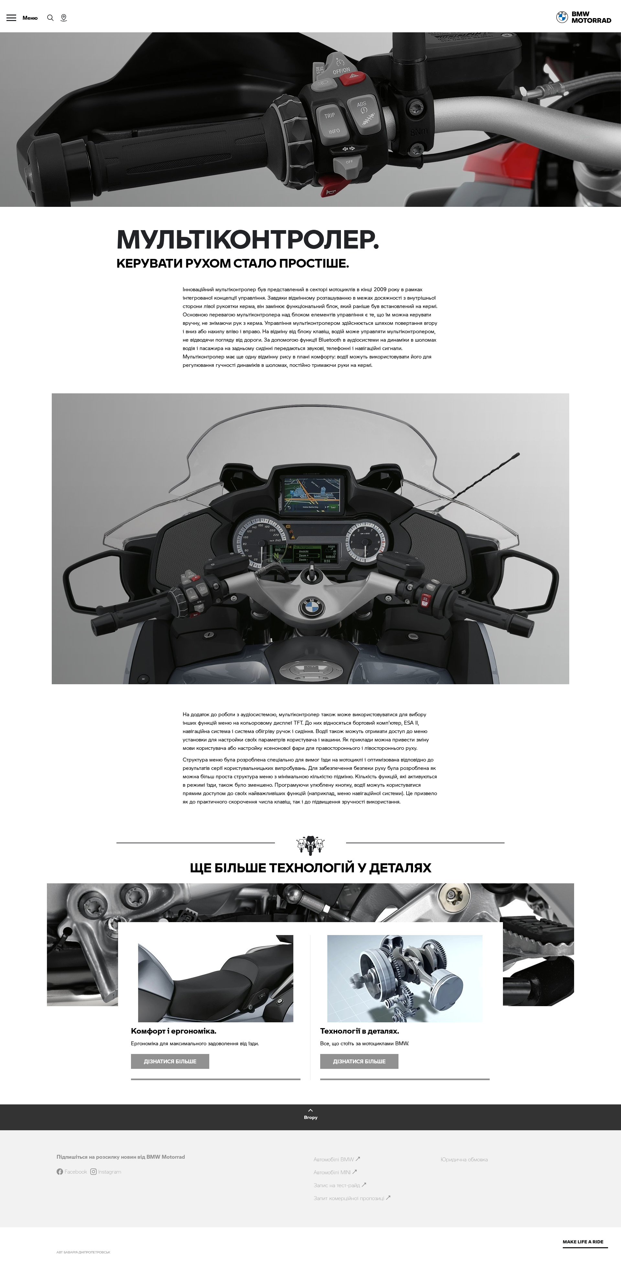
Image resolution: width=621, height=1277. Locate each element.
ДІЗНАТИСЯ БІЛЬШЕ (170, 1061)
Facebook (76, 1171)
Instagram (109, 1171)
